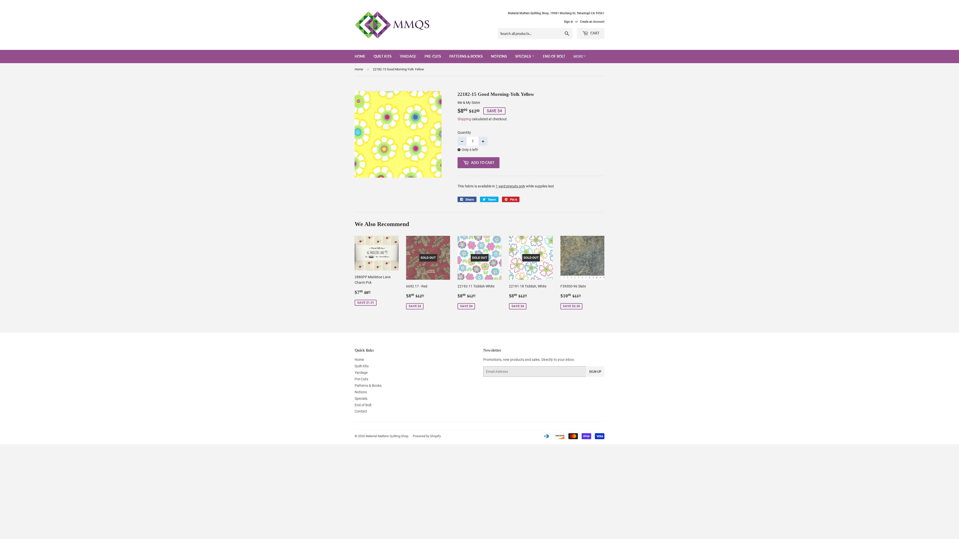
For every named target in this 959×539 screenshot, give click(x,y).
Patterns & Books (466, 56)
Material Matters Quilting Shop (387, 436)
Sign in (568, 21)
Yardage (408, 56)
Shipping (464, 119)
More (578, 56)
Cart (594, 33)
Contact (361, 411)
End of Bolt (554, 56)
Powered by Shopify (427, 436)
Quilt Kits (383, 56)
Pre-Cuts (433, 56)
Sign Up (595, 372)
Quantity (464, 133)
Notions (499, 56)
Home (360, 56)
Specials (523, 56)
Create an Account (592, 21)
